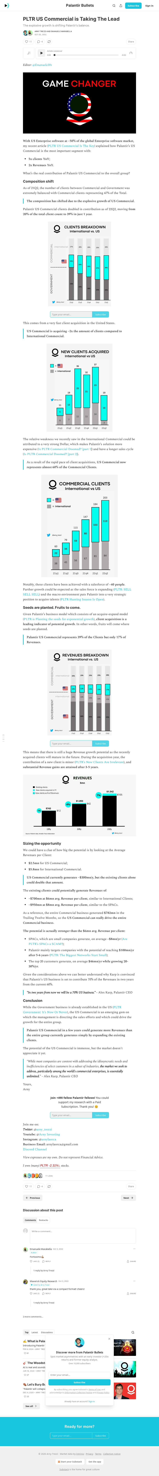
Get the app (95, 1461)
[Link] (18, 181)
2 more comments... (33, 1316)
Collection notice (111, 1453)
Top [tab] (26, 1332)
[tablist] (36, 1220)
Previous (35, 1197)
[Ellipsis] (134, 1248)
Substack (64, 1469)
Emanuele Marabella (61, 31)
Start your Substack (71, 1461)
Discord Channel (35, 1149)
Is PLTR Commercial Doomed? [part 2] (50, 454)
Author (34, 1252)
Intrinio (80, 1453)
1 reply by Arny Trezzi (43, 1270)
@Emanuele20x (42, 65)
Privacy (89, 1453)
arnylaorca (48, 1139)
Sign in (149, 5)
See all (29, 1406)
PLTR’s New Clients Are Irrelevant (99, 762)
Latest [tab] (35, 1332)
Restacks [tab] (43, 1220)
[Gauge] (131, 53)
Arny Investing (49, 1134)
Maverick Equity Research (43, 1281)
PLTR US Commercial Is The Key (71, 146)
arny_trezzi (44, 1129)
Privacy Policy (103, 1392)
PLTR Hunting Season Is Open (82, 599)
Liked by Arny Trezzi (41, 1285)
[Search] (114, 5)
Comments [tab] (30, 1220)
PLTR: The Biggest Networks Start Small (78, 955)
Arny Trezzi (40, 31)
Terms (98, 1453)
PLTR (50, 1165)
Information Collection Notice (78, 1392)
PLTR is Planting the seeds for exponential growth (59, 619)
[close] (109, 1338)
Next (126, 1197)
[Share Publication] (121, 5)
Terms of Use (94, 1389)
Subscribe (133, 5)
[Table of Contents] (3, 738)
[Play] (41, 53)
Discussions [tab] (47, 1332)
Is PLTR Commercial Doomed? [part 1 (64, 449)
